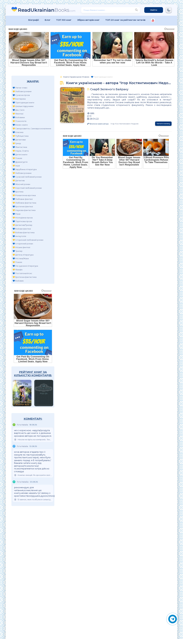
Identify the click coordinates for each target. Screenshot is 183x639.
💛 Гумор (17, 143)
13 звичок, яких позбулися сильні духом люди (35, 499)
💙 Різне (16, 214)
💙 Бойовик (18, 281)
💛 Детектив (19, 180)
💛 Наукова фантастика (24, 210)
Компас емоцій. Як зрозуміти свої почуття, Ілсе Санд (35, 475)
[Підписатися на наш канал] (153, 20)
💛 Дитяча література (23, 255)
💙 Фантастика (20, 147)
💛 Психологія (19, 121)
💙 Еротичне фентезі (23, 206)
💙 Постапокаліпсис (22, 273)
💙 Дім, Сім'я (18, 110)
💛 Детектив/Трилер (22, 225)
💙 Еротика (18, 191)
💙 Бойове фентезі (22, 229)
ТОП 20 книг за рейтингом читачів (125, 20)
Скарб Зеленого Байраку (109, 89)
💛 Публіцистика (20, 136)
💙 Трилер (17, 251)
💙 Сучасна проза (21, 95)
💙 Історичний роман (23, 243)
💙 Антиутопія (19, 236)
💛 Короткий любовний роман (27, 188)
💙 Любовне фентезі (23, 199)
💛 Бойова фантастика (23, 232)
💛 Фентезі (18, 114)
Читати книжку (163, 124)
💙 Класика (18, 132)
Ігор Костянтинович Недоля (124, 124)
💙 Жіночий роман (21, 184)
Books (46, 10)
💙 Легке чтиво (20, 88)
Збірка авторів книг (88, 20)
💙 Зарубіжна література (25, 169)
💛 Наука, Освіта (21, 151)
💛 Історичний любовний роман (28, 240)
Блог (47, 20)
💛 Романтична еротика (24, 195)
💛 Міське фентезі (21, 247)
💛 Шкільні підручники (23, 106)
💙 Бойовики (19, 117)
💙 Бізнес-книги (20, 125)
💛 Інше (16, 165)
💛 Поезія (17, 158)
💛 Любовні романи (22, 91)
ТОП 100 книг (63, 20)
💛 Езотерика (19, 99)
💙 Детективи (19, 140)
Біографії (33, 20)
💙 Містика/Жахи (21, 258)
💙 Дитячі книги (20, 154)
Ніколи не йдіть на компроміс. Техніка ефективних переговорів (35, 440)
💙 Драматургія (20, 162)
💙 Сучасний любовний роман (27, 177)
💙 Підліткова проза (22, 221)
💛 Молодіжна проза (23, 217)
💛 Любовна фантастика (24, 203)
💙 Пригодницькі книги (23, 102)
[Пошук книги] (136, 10)
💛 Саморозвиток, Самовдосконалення (32, 128)
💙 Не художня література (25, 266)
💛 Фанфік (17, 269)
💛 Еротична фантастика (24, 277)
